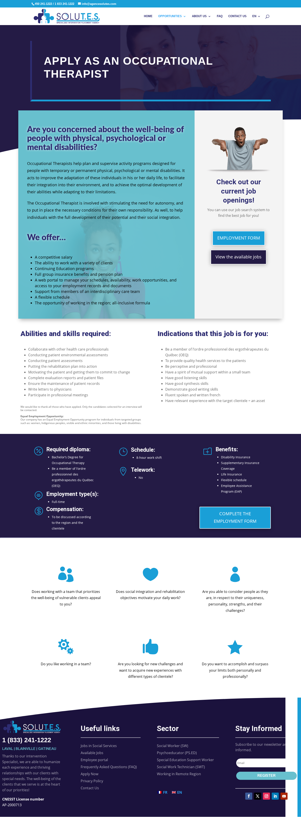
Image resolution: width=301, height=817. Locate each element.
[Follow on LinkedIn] (275, 796)
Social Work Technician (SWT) (181, 766)
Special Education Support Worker (185, 759)
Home (148, 16)
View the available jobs (239, 257)
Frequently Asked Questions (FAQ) (109, 766)
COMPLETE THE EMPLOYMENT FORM (235, 517)
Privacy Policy (92, 781)
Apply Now (89, 773)
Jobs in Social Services (99, 745)
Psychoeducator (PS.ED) (177, 752)
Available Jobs (92, 752)
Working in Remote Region (179, 773)
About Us (199, 16)
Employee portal (94, 759)
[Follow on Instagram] (266, 796)
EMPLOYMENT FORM (238, 238)
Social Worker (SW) (172, 745)
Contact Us (237, 16)
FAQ (220, 16)
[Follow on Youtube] (284, 796)
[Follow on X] (257, 796)
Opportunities (170, 16)
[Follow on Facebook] (248, 796)
